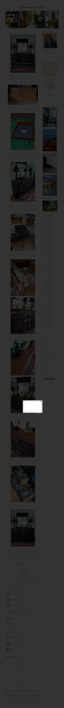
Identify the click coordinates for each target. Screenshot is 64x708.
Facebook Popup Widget (32, 412)
